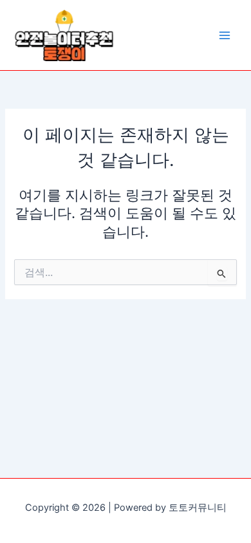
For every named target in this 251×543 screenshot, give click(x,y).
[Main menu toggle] (224, 35)
